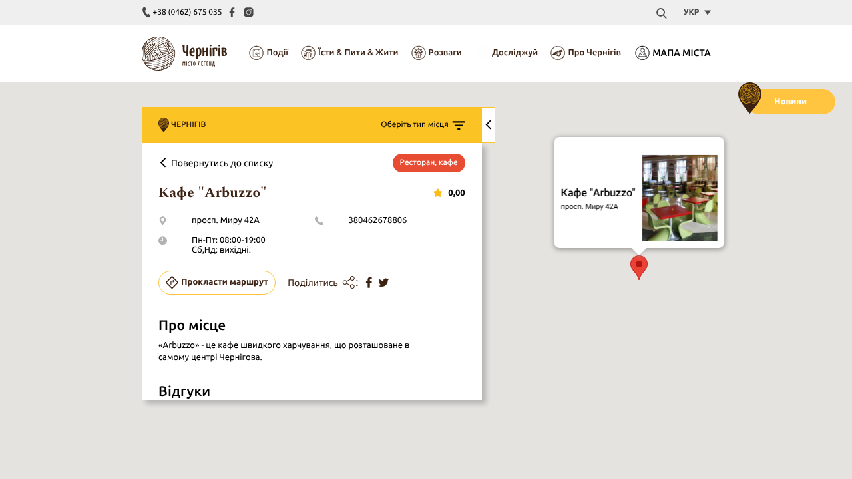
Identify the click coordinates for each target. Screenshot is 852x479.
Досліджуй (515, 52)
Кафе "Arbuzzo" (598, 192)
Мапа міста (681, 52)
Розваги (445, 52)
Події (277, 52)
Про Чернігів (594, 52)
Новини (790, 101)
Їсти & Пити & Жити (358, 52)
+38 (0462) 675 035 (187, 12)
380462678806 (377, 220)
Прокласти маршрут (224, 282)
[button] (639, 267)
